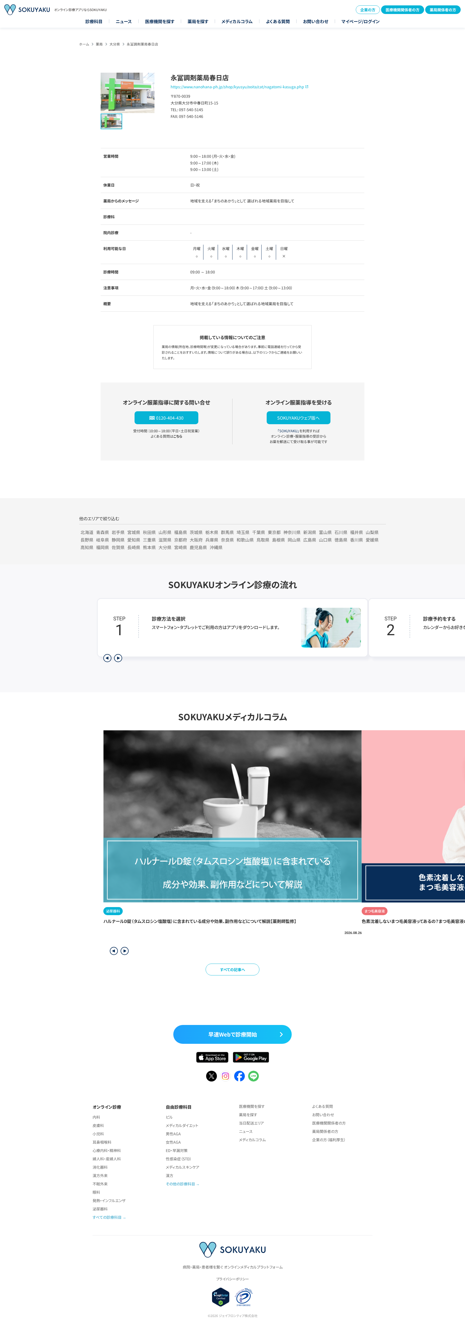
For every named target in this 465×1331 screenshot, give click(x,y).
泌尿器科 (100, 1208)
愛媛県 (372, 539)
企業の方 (367, 9)
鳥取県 (262, 539)
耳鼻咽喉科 (102, 1142)
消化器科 (100, 1167)
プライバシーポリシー (232, 1278)
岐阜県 (102, 539)
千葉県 (258, 532)
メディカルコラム (237, 21)
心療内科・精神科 (107, 1150)
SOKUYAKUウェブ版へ (298, 418)
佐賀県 (118, 547)
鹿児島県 (198, 547)
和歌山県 (245, 539)
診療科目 (94, 21)
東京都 (274, 532)
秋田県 (149, 532)
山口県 (325, 539)
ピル (169, 1117)
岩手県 (118, 532)
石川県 (340, 532)
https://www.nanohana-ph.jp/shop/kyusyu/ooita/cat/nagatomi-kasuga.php (237, 86)
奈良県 (227, 539)
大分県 (115, 44)
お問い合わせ (315, 21)
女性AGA (173, 1142)
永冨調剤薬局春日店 (142, 44)
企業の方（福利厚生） (329, 1139)
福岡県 (102, 547)
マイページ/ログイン (360, 21)
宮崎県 (180, 547)
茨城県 (196, 532)
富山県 (325, 532)
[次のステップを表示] (118, 658)
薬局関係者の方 (443, 9)
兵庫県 (211, 539)
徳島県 (340, 539)
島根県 (278, 539)
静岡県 (118, 539)
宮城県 (133, 532)
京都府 (180, 539)
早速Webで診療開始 (232, 1034)
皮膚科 (98, 1125)
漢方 (169, 1175)
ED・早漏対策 (177, 1150)
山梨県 (372, 532)
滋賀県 (164, 539)
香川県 (356, 539)
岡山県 (294, 539)
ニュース (124, 21)
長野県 (86, 539)
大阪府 (196, 539)
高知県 (86, 547)
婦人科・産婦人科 (107, 1158)
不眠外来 (100, 1183)
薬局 (99, 44)
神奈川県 (292, 532)
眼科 (96, 1192)
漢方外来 (100, 1175)
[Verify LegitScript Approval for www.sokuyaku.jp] (221, 1297)
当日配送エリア (251, 1123)
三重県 (149, 539)
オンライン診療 (107, 1107)
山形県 (164, 532)
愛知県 (133, 539)
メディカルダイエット (182, 1125)
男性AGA (173, 1133)
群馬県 (227, 532)
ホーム (84, 44)
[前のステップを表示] (107, 658)
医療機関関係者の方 (403, 9)
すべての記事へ (232, 969)
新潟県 (309, 532)
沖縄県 (216, 547)
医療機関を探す (159, 21)
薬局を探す (198, 21)
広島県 (309, 539)
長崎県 (133, 547)
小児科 (98, 1133)
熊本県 (149, 547)
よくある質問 (278, 21)
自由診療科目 (179, 1107)
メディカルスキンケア (182, 1167)
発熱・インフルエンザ (109, 1200)
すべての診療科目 (107, 1217)
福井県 (356, 532)
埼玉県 (243, 532)
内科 (96, 1117)
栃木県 (211, 532)
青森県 (102, 532)
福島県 (180, 532)
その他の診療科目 (180, 1183)
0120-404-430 (170, 418)
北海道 (86, 532)
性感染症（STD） (179, 1158)
